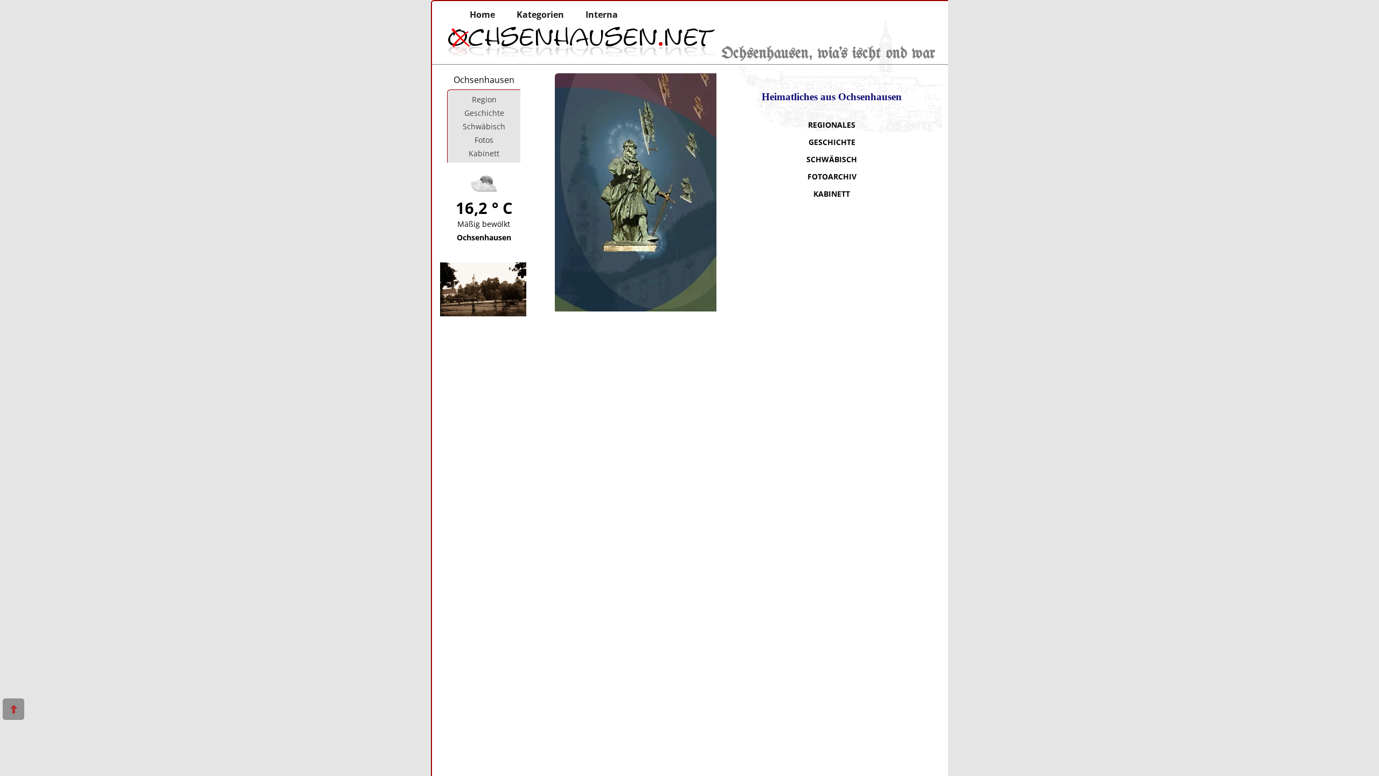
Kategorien (540, 14)
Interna (602, 14)
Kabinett (831, 194)
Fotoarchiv (831, 176)
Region (484, 99)
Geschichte (832, 142)
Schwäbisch (831, 159)
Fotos (484, 140)
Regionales (831, 125)
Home (482, 14)
